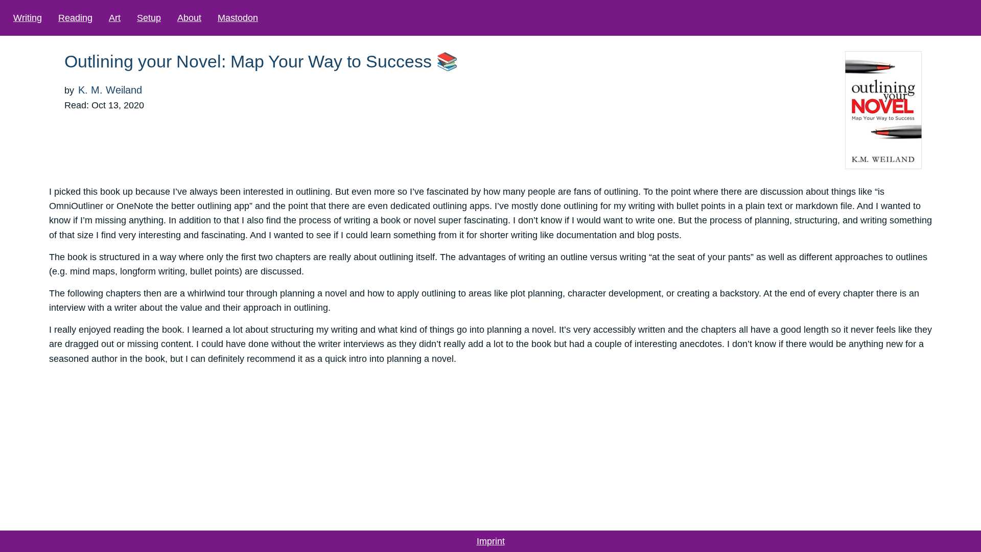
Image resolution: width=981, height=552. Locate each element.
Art (115, 18)
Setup (149, 18)
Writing (27, 18)
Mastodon (238, 18)
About (189, 18)
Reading (75, 18)
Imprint (491, 541)
